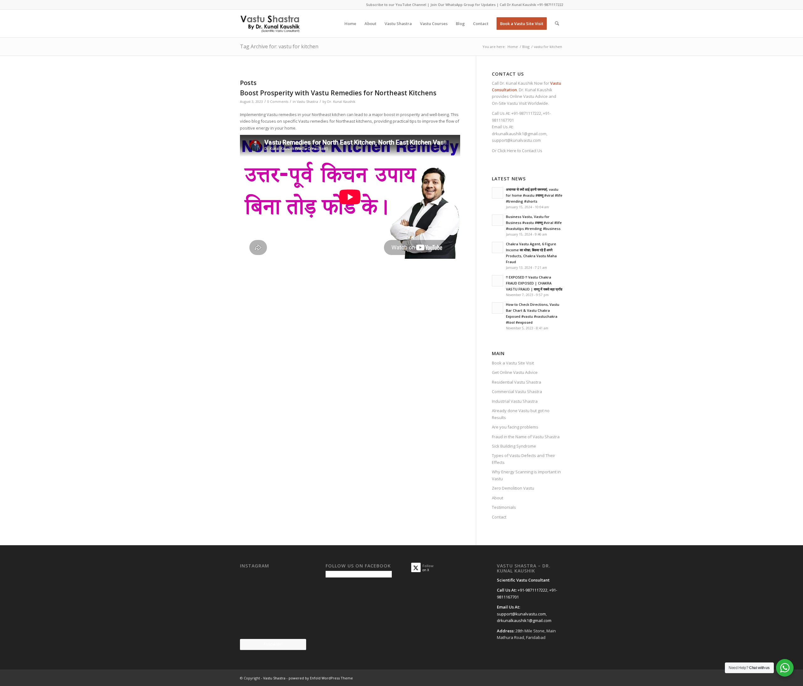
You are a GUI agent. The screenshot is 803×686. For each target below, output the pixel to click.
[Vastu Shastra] (270, 23)
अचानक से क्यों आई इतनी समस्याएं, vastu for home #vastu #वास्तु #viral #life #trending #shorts (534, 195)
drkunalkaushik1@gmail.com (519, 133)
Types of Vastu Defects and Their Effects (523, 459)
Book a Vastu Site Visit (513, 363)
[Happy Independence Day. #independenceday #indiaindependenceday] (295, 627)
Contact (499, 517)
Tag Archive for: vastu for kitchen (279, 46)
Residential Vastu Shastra (516, 382)
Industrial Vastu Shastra (515, 401)
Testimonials (504, 507)
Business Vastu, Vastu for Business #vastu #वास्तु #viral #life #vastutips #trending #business (534, 222)
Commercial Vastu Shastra (517, 391)
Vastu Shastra (307, 101)
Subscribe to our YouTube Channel (396, 4)
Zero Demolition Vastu (513, 488)
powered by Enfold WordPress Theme (321, 678)
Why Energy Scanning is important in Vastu (526, 475)
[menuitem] (350, 23)
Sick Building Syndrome (514, 446)
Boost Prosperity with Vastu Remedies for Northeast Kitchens (338, 92)
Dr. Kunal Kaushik (341, 101)
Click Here (506, 150)
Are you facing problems (515, 427)
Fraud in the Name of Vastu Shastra (526, 436)
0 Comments (277, 101)
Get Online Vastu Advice (515, 372)
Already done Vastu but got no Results (521, 414)
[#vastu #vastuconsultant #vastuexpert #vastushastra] (273, 628)
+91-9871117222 (550, 4)
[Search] (557, 23)
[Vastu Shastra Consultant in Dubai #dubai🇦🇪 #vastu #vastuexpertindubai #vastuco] (273, 582)
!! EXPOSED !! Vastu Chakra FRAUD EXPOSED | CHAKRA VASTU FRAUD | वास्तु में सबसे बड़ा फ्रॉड (534, 283)
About (497, 498)
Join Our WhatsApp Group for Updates (463, 4)
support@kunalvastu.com (516, 140)
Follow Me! (273, 644)
